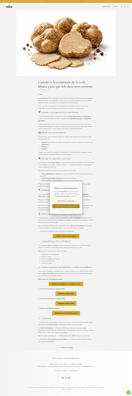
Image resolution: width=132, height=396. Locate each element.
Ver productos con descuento (66, 206)
